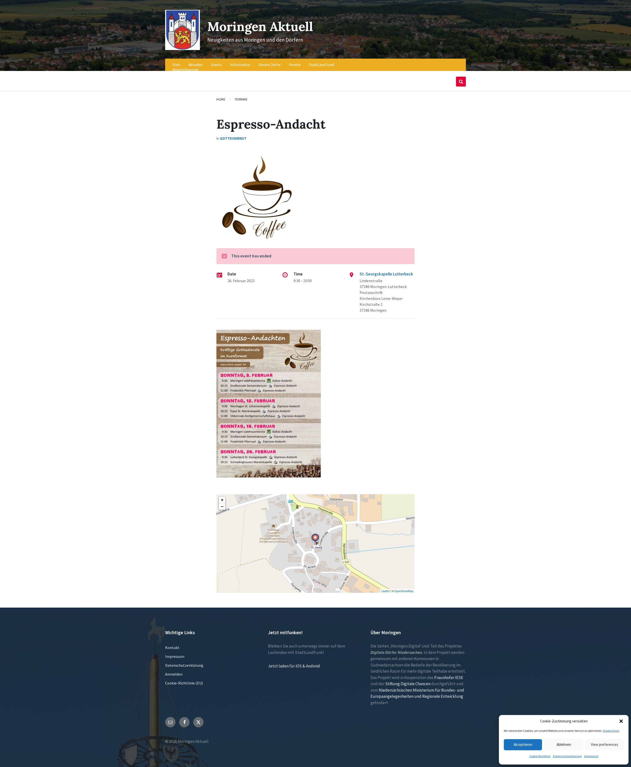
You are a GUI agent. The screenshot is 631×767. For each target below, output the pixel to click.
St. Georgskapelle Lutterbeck (386, 274)
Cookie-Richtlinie (539, 756)
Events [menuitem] (216, 64)
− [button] (222, 506)
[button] (621, 721)
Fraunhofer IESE (448, 677)
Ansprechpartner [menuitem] (186, 69)
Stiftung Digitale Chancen (407, 683)
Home (220, 99)
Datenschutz (611, 731)
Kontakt (172, 647)
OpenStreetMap (403, 591)
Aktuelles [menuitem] (196, 64)
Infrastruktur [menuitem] (240, 64)
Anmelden (173, 674)
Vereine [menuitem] (295, 64)
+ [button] (222, 499)
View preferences (604, 744)
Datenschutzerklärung (567, 756)
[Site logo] (182, 48)
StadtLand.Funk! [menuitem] (321, 64)
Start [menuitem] (176, 64)
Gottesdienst (233, 138)
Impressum (591, 756)
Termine (241, 99)
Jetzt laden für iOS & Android (294, 666)
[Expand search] (461, 81)
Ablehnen (564, 744)
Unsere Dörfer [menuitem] (269, 64)
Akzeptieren (523, 744)
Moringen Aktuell (260, 26)
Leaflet (385, 591)
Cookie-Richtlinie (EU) (184, 683)
